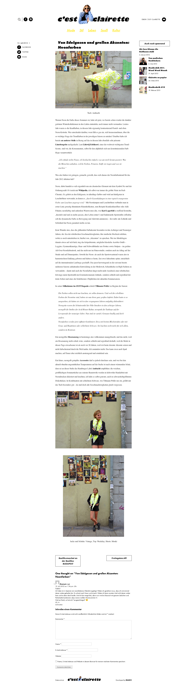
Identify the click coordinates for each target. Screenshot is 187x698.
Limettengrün (61, 144)
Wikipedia (82, 190)
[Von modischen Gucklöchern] (143, 64)
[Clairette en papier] (143, 84)
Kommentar (60, 619)
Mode (71, 30)
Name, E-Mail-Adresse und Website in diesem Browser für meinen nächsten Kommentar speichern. (91, 661)
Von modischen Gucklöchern (155, 59)
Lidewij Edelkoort (91, 144)
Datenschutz (59, 680)
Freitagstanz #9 (119, 558)
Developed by (124, 680)
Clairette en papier (157, 77)
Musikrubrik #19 (156, 87)
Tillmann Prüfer (102, 285)
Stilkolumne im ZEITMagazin (76, 285)
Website (58, 656)
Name (58, 644)
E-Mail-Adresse (61, 650)
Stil (81, 30)
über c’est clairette (151, 19)
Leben (92, 30)
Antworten (59, 604)
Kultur (116, 30)
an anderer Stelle (68, 140)
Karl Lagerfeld (108, 210)
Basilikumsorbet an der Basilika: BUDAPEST (68, 561)
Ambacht (96, 368)
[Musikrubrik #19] (143, 93)
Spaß (104, 30)
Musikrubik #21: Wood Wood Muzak (157, 69)
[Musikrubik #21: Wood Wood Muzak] (143, 74)
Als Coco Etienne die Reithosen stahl (148, 50)
